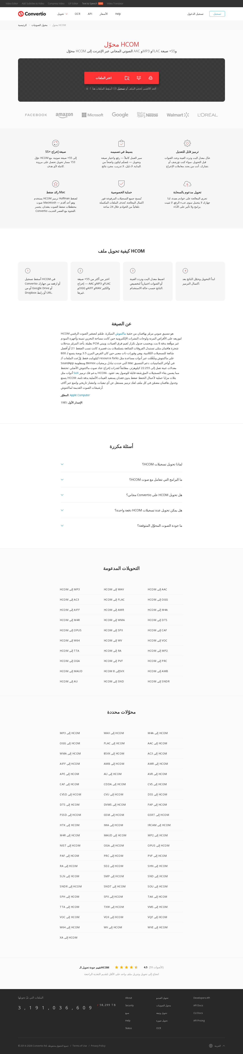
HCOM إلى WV (113, 640)
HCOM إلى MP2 (158, 650)
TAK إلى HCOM (157, 896)
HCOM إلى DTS (157, 620)
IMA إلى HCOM (113, 825)
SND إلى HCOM (158, 876)
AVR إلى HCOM (157, 774)
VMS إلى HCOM (158, 907)
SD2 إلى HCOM (113, 866)
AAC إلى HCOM (157, 743)
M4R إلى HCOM (70, 835)
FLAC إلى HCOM (114, 743)
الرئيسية (22, 25)
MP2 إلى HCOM (158, 835)
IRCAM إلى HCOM (159, 825)
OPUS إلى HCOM (158, 845)
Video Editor (12, 3)
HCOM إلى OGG (158, 599)
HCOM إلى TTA (69, 650)
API (90, 14)
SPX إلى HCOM (113, 896)
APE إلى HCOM (69, 774)
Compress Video (56, 3)
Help (118, 14)
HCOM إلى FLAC (114, 599)
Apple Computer (80, 395)
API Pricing (199, 1020)
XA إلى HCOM (68, 937)
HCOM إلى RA (113, 650)
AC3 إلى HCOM (157, 753)
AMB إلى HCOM (114, 763)
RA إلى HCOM (68, 866)
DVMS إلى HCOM (115, 804)
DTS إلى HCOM (70, 804)
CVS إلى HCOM (157, 784)
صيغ (127, 1013)
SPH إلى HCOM (69, 896)
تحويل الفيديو (162, 997)
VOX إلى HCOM (113, 917)
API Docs (198, 1005)
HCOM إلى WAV (114, 589)
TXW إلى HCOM (114, 907)
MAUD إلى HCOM (115, 835)
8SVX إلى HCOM (114, 753)
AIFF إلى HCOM (70, 763)
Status (128, 1028)
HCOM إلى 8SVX (114, 671)
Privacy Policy (98, 1045)
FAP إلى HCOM (157, 804)
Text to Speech (89, 3)
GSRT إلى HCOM (158, 815)
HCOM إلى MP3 (70, 589)
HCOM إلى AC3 (69, 599)
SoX (76, 373)
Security (129, 1005)
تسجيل (217, 14)
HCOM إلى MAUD (71, 671)
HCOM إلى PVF (113, 661)
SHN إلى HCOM (158, 866)
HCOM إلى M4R (70, 620)
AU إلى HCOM (113, 774)
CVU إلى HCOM (113, 794)
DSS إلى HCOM (157, 794)
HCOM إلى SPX (113, 630)
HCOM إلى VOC (157, 640)
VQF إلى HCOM (157, 917)
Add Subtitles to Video (33, 3)
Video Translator (115, 3)
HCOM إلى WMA (114, 620)
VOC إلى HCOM (70, 917)
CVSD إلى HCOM (70, 794)
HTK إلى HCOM (70, 825)
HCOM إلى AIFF (70, 610)
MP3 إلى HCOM (70, 733)
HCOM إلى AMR (114, 610)
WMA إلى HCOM (70, 753)
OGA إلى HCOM (114, 845)
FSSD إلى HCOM (70, 815)
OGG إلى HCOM (70, 743)
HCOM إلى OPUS (70, 630)
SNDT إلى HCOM (115, 886)
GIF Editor (73, 3)
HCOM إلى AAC (157, 589)
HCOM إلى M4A (158, 610)
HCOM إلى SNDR (159, 681)
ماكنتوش (120, 333)
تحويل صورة (162, 1020)
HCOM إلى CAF (157, 630)
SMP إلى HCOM (114, 876)
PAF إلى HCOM (69, 855)
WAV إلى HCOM (114, 733)
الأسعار (104, 14)
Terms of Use (80, 1045)
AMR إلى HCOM (158, 763)
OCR (77, 14)
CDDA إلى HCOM (115, 784)
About (128, 997)
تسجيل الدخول (195, 14)
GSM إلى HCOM (114, 815)
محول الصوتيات (39, 25)
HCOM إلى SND (114, 681)
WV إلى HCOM (113, 927)
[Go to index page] (32, 13)
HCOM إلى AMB (158, 671)
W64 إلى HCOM (70, 927)
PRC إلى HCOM (113, 855)
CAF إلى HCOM (69, 784)
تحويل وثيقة (161, 1013)
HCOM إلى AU (69, 681)
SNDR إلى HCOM (71, 886)
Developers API (201, 997)
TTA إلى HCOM (69, 907)
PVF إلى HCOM (157, 855)
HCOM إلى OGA (70, 661)
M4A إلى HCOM (158, 733)
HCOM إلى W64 (70, 640)
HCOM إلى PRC (157, 661)
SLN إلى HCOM (69, 876)
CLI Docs (198, 1013)
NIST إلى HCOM (70, 845)
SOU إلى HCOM (158, 886)
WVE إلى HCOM (158, 927)
